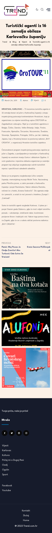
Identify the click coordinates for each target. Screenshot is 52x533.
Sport (5, 474)
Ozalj (5, 465)
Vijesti (36, 100)
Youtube (6, 490)
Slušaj (26, 515)
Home (26, 520)
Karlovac (6, 450)
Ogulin (5, 470)
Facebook (7, 485)
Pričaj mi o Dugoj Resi (13, 460)
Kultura (6, 455)
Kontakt (26, 511)
